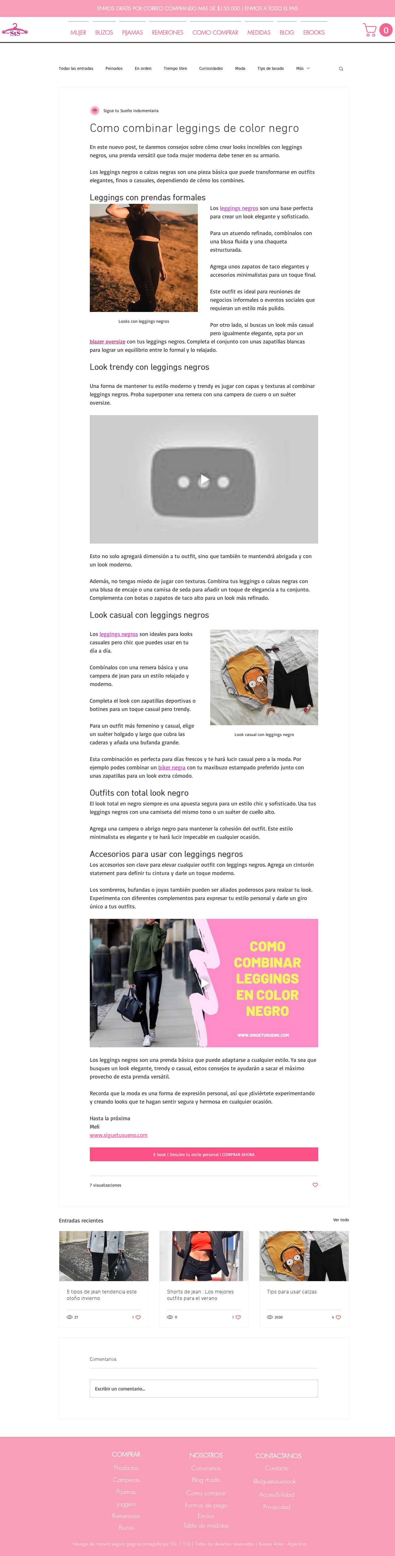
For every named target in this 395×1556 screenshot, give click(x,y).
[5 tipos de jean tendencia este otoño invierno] (103, 1256)
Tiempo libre (175, 68)
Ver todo (341, 1219)
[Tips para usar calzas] (304, 1256)
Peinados (114, 68)
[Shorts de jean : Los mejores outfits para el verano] (204, 1256)
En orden (143, 68)
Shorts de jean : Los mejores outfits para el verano (200, 1295)
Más (300, 68)
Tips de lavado (271, 68)
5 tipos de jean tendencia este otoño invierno (102, 1295)
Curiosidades (211, 68)
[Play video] (204, 479)
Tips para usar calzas (292, 1292)
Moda (240, 68)
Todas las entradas (76, 68)
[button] (341, 68)
